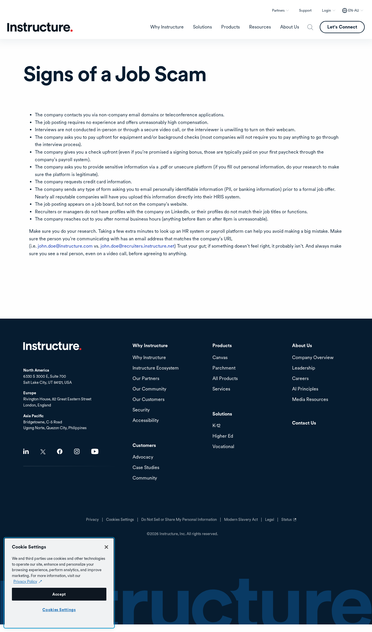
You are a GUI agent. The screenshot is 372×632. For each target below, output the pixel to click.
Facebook (59, 451)
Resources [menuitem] (260, 27)
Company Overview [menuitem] (313, 357)
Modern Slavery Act (241, 520)
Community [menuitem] (145, 478)
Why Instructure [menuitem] (167, 27)
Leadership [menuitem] (303, 368)
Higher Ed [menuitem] (222, 436)
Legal (269, 520)
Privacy (92, 520)
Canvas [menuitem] (220, 357)
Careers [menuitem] (300, 378)
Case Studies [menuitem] (146, 467)
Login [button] (326, 10)
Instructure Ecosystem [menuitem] (156, 368)
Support (305, 10)
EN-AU (353, 10)
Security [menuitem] (141, 410)
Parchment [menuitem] (223, 368)
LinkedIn (26, 451)
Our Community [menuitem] (149, 389)
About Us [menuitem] (289, 27)
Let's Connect (342, 27)
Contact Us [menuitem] (304, 423)
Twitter (42, 451)
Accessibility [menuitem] (146, 420)
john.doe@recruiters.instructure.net (137, 246)
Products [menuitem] (230, 27)
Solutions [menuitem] (202, 27)
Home (52, 346)
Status (289, 522)
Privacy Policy (25, 581)
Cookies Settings (59, 609)
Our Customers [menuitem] (148, 399)
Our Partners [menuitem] (146, 378)
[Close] (106, 547)
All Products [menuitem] (225, 378)
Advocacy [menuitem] (143, 457)
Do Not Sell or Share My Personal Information (179, 520)
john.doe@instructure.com (65, 246)
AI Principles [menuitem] (305, 389)
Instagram (77, 451)
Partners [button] (278, 10)
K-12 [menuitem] (216, 425)
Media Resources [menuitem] (310, 399)
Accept (59, 594)
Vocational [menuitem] (223, 446)
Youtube (95, 451)
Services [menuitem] (221, 389)
